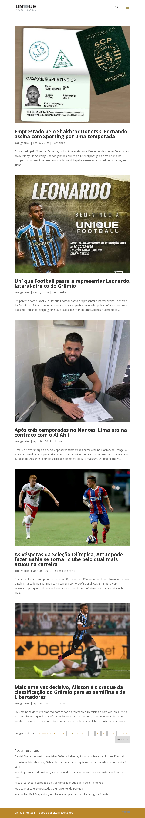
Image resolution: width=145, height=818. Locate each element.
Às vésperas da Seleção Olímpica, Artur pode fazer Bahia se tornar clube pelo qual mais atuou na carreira (69, 559)
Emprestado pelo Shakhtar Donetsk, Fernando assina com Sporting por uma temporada (71, 134)
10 (91, 733)
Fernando (59, 143)
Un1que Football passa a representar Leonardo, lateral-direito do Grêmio (72, 283)
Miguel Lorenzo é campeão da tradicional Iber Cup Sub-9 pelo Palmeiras (59, 782)
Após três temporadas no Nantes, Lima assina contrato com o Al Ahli (71, 432)
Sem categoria (65, 570)
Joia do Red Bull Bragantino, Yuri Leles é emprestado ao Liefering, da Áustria (61, 794)
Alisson (60, 703)
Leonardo (59, 292)
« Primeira (45, 733)
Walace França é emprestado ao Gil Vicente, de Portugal (49, 788)
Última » (123, 733)
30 (104, 733)
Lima (58, 441)
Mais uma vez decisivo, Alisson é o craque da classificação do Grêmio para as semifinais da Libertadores (70, 692)
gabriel (25, 143)
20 (97, 733)
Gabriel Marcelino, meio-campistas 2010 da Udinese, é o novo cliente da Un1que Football (69, 756)
